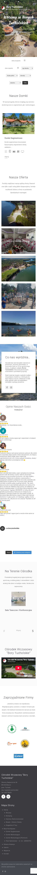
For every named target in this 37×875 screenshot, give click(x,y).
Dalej (25, 83)
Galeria (6, 847)
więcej (7, 157)
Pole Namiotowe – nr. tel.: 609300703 (18, 841)
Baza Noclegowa (9, 829)
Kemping (9, 816)
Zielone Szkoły (18, 268)
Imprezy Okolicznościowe (18, 241)
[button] (3, 29)
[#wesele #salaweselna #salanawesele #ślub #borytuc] (9, 541)
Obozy (18, 324)
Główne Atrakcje (9, 844)
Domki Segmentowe (13, 138)
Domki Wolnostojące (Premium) (16, 838)
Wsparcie (7, 850)
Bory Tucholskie (14, 7)
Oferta (6, 810)
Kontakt (6, 854)
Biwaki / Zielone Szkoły (14, 822)
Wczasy (18, 213)
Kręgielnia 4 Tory (11, 825)
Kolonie (18, 296)
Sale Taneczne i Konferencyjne (18, 610)
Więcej (18, 43)
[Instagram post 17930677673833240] (28, 541)
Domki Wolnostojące (13, 835)
